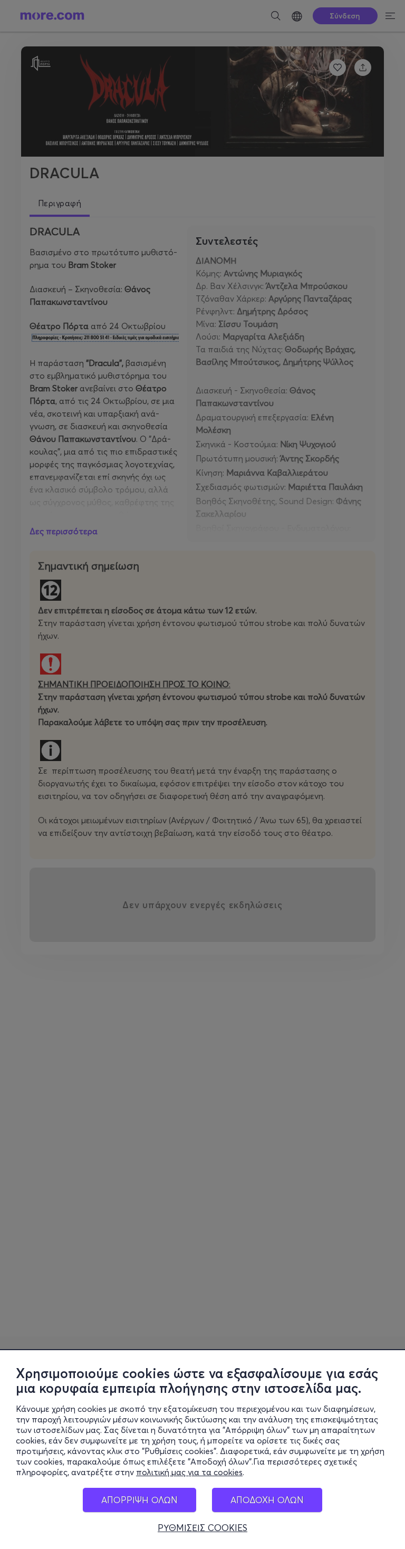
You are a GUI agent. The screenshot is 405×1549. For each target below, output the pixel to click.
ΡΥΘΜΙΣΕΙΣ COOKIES (202, 1528)
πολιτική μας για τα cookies (189, 1472)
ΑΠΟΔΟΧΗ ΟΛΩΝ (267, 1499)
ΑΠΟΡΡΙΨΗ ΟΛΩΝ (139, 1499)
